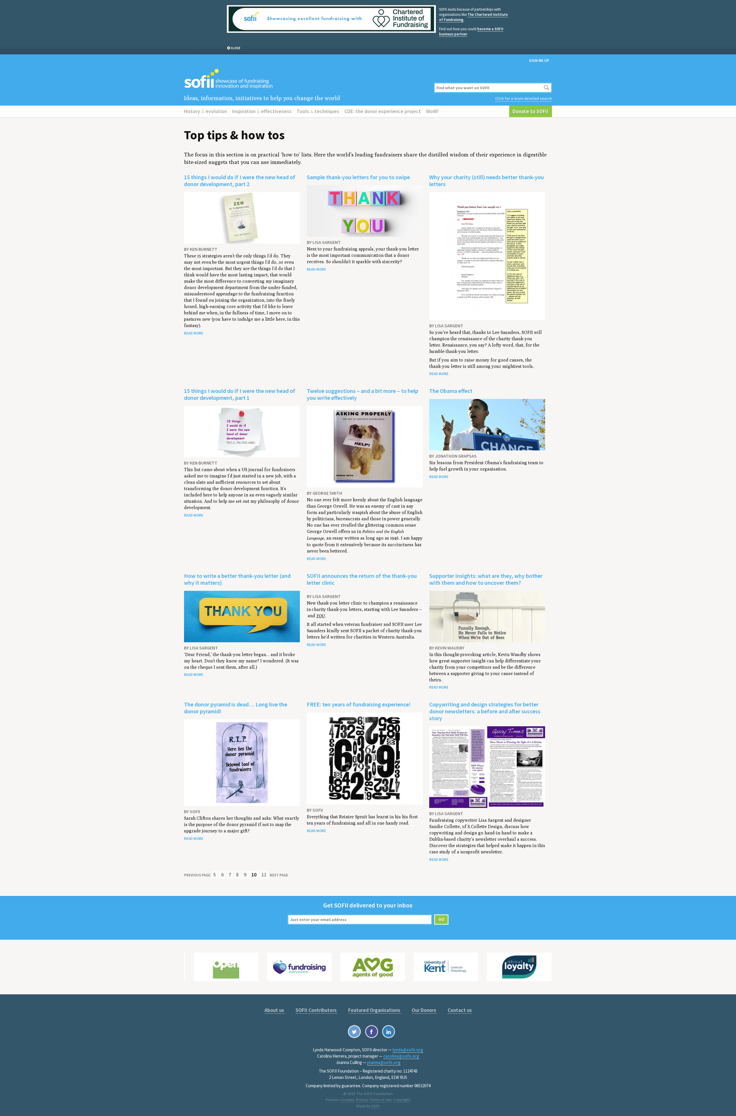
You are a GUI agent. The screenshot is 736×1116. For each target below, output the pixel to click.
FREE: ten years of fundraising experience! (359, 704)
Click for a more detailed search (523, 98)
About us (274, 1010)
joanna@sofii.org (383, 1062)
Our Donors (424, 1010)
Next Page (279, 875)
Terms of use (380, 1099)
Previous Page (197, 875)
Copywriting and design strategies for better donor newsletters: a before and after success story (484, 711)
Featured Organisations (374, 1010)
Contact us (460, 1010)
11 (264, 874)
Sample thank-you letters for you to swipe (358, 177)
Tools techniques (318, 111)
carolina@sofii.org (401, 1056)
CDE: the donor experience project (382, 111)
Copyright (401, 1099)
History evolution (205, 111)
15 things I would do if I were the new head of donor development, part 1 (239, 394)
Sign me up (539, 60)
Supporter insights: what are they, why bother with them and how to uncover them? (486, 579)
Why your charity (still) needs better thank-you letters (486, 180)
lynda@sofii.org (407, 1049)
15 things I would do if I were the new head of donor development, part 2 (239, 180)
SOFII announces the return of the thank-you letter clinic (362, 579)
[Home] (305, 79)
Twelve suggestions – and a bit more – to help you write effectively (362, 394)
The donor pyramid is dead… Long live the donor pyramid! (235, 708)
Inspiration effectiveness (262, 111)
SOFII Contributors (317, 1010)
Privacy (361, 1099)
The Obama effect (450, 390)
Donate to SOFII (530, 111)
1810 (375, 1106)
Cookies (347, 1099)
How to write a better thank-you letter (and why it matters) (237, 579)
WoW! (432, 111)
